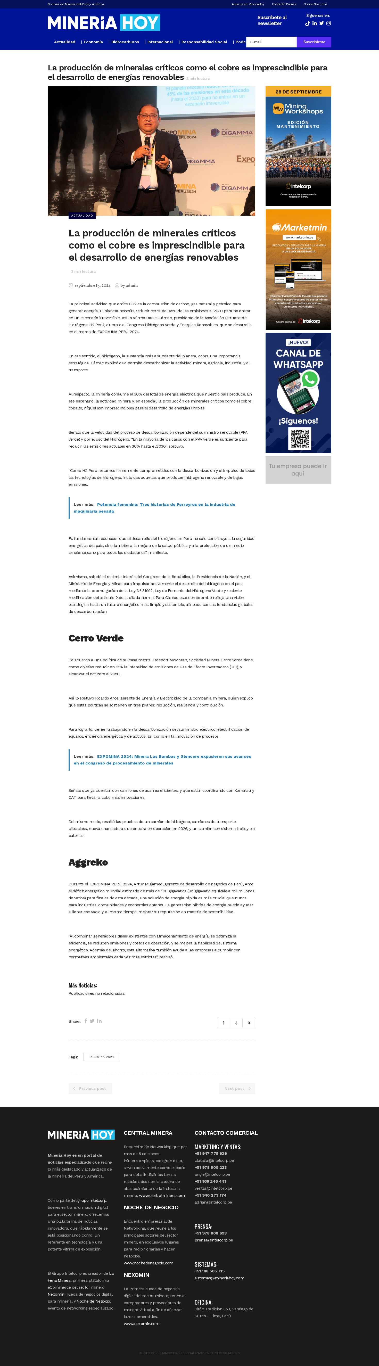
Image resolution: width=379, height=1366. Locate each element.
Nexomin (56, 1294)
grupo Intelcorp (91, 1200)
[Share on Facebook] (85, 1021)
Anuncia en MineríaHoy (248, 4)
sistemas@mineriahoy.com (219, 1278)
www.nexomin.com (141, 1323)
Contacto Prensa (284, 4)
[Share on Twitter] (92, 1021)
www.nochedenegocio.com (148, 1263)
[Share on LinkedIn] (99, 1021)
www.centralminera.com (162, 1195)
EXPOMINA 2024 (101, 1057)
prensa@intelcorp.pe (214, 1240)
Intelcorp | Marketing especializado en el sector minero (191, 1353)
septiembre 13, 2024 (92, 286)
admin (132, 286)
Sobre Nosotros (315, 4)
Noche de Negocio (93, 1301)
